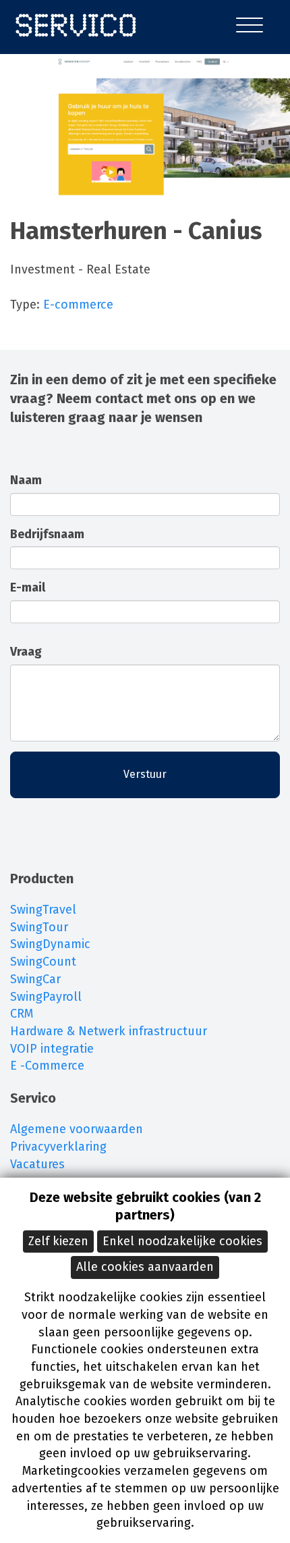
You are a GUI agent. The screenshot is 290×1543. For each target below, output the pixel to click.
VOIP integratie (52, 1048)
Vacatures (37, 1164)
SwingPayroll (46, 996)
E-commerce (78, 304)
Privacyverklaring (58, 1146)
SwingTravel (43, 909)
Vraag (26, 651)
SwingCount (43, 961)
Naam (26, 480)
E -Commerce (47, 1065)
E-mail (27, 587)
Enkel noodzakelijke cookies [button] (182, 1241)
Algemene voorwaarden (76, 1129)
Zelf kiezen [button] (58, 1241)
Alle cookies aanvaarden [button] (145, 1266)
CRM (21, 1013)
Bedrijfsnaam (47, 534)
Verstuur (145, 774)
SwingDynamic (50, 944)
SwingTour (39, 927)
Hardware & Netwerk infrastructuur (108, 1031)
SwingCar (35, 979)
